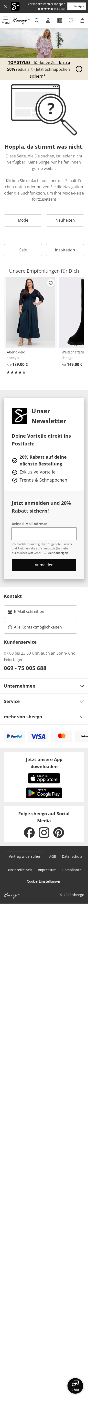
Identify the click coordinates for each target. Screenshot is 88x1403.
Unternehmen (19, 686)
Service (12, 701)
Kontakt (13, 596)
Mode (23, 220)
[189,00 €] (30, 312)
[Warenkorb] (82, 20)
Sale (23, 250)
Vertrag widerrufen (24, 856)
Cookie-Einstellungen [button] (44, 881)
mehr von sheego (23, 717)
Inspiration (65, 250)
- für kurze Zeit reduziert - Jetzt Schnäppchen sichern (38, 69)
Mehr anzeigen (57, 553)
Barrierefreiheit (19, 869)
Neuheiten (65, 220)
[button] (5, 20)
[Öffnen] (79, 69)
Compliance (72, 869)
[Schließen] (5, 6)
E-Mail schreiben (26, 613)
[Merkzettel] (71, 20)
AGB (52, 856)
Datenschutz (72, 856)
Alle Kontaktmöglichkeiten (38, 627)
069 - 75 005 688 (25, 667)
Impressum (47, 869)
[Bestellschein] (59, 20)
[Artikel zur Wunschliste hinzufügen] (51, 283)
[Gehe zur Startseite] (21, 20)
